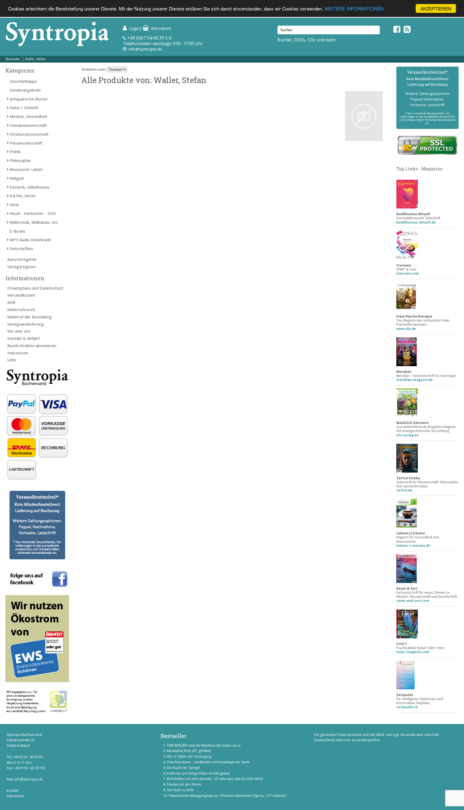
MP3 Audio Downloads (30, 239)
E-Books (17, 231)
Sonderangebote (25, 90)
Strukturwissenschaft (29, 134)
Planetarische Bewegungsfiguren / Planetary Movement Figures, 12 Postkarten (227, 795)
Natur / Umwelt (24, 107)
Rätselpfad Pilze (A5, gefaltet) (189, 750)
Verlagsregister (21, 266)
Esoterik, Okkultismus (29, 187)
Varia (14, 204)
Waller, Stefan (35, 59)
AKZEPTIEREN (436, 8)
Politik (15, 151)
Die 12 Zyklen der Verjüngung (189, 756)
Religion (17, 178)
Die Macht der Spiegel (183, 767)
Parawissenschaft (26, 143)
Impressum (17, 352)
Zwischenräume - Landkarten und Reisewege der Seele (208, 762)
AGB (11, 302)
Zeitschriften (21, 248)
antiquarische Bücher (29, 99)
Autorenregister (22, 259)
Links (11, 359)
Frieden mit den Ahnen (184, 784)
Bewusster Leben (26, 169)
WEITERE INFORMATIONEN (354, 8)
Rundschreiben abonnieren (31, 345)
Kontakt (12, 790)
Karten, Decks (23, 195)
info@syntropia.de (145, 49)
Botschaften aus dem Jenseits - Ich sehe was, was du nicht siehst (215, 778)
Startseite (12, 59)
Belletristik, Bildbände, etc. (34, 222)
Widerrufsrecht (21, 309)
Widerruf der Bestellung (29, 316)
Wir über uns (19, 331)
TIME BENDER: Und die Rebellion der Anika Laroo (204, 745)
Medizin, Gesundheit (28, 116)
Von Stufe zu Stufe (180, 790)
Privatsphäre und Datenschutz (35, 288)
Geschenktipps (23, 81)
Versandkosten (21, 295)
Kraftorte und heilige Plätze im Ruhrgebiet (198, 773)
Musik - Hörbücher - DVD (33, 213)
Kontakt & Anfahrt (23, 338)
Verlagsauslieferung (25, 324)
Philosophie (20, 160)
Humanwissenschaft (28, 125)
